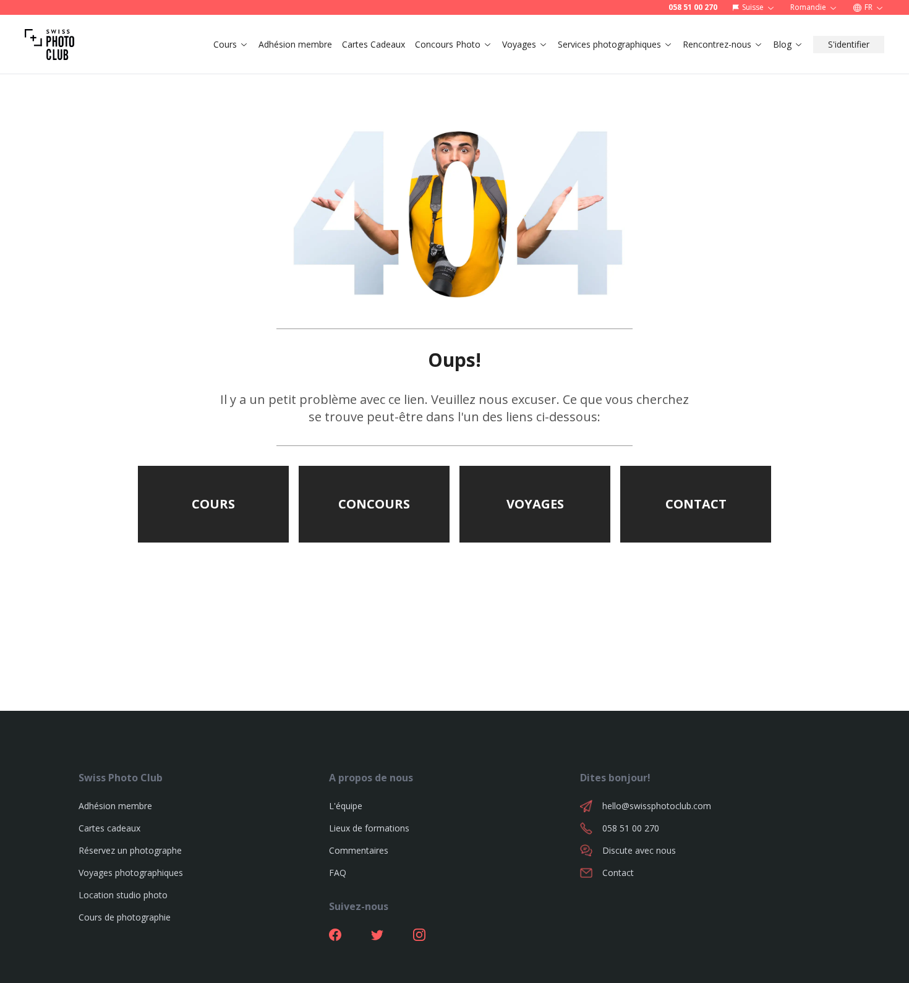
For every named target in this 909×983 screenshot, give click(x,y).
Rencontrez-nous (717, 44)
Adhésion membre (295, 44)
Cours (225, 44)
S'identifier (848, 44)
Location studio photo (123, 895)
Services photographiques (609, 44)
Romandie (808, 7)
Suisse (753, 7)
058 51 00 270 (692, 7)
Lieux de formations (369, 828)
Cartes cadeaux (109, 828)
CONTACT (696, 504)
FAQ (337, 872)
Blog (782, 44)
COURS (213, 504)
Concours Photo (447, 44)
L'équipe (345, 806)
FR (868, 7)
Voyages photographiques (131, 872)
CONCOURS (374, 504)
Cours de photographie (125, 917)
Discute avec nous (639, 850)
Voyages (519, 44)
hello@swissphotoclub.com (656, 806)
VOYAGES (535, 504)
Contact (618, 872)
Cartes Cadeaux (373, 44)
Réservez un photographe (130, 850)
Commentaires (358, 850)
